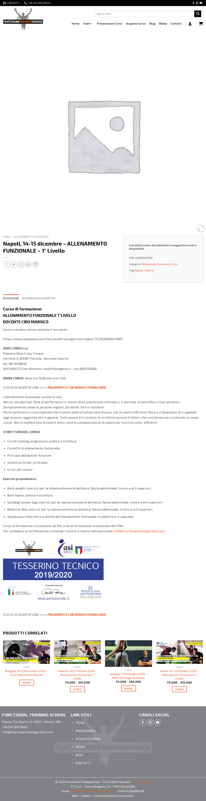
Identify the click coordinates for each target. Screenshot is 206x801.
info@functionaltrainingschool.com (139, 531)
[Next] (203, 670)
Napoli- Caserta (144, 270)
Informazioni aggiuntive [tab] (39, 298)
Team (87, 23)
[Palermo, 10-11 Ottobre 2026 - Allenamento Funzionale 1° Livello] (77, 652)
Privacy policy (141, 781)
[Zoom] (201, 228)
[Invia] (197, 13)
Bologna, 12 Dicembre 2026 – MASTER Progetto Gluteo (128, 676)
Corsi (6, 236)
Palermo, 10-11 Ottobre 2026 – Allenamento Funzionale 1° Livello (77, 674)
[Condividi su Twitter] (14, 264)
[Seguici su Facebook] (193, 3)
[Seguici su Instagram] (197, 3)
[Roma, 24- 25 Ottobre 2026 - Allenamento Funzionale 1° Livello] (179, 652)
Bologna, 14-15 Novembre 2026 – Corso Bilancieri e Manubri (26, 672)
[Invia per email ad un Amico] (21, 264)
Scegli (26, 682)
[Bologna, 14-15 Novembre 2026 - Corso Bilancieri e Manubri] (26, 652)
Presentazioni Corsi (109, 23)
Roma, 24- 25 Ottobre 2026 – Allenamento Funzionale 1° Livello (179, 674)
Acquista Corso (136, 23)
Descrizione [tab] (11, 298)
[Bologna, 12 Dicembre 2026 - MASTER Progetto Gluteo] (128, 653)
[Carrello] (201, 23)
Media (163, 23)
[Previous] (3, 670)
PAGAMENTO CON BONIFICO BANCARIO (76, 387)
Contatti (176, 23)
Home (75, 23)
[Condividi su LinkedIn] (35, 264)
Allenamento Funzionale (31, 236)
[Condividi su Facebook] (6, 264)
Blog (152, 23)
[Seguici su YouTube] (201, 3)
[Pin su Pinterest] (28, 264)
